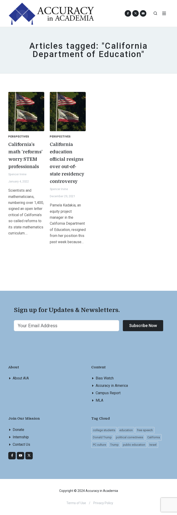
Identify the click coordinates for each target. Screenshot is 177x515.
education (126, 430)
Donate (18, 429)
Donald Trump (102, 437)
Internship (21, 437)
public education (134, 444)
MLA (99, 400)
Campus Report (108, 393)
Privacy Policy (103, 503)
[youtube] (143, 13)
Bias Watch (105, 378)
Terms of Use (76, 503)
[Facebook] (12, 455)
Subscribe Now (143, 325)
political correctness (129, 437)
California (153, 437)
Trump (114, 444)
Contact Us (21, 444)
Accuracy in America (112, 385)
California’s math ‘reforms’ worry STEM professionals (25, 155)
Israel (152, 444)
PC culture (99, 444)
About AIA (21, 378)
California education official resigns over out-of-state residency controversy (67, 163)
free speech (145, 430)
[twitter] (29, 455)
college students (104, 430)
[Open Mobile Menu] (164, 13)
